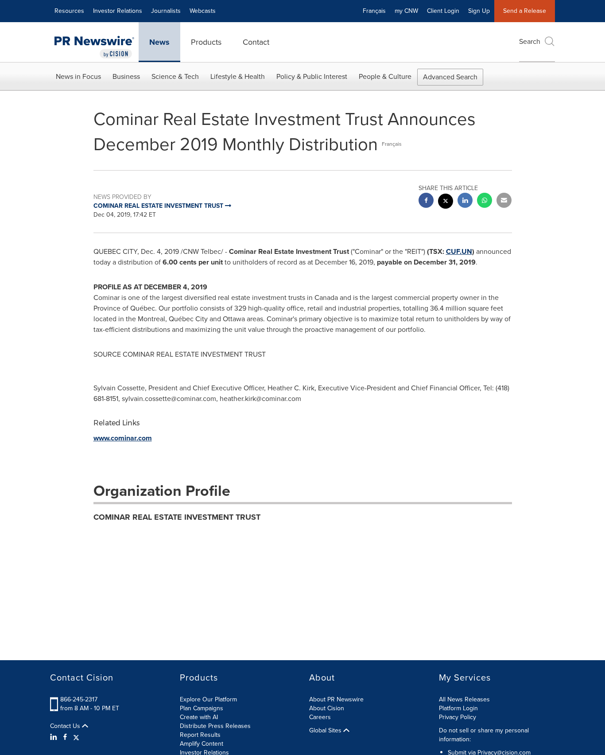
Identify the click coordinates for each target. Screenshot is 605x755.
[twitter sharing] (445, 202)
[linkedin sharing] (465, 201)
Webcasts (203, 11)
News (159, 42)
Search (529, 41)
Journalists (166, 11)
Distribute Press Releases (215, 726)
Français (374, 11)
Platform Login (458, 708)
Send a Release (524, 11)
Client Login (443, 11)
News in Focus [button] (78, 76)
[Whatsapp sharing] (484, 201)
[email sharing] (504, 201)
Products (206, 42)
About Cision (326, 708)
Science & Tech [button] (175, 76)
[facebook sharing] (426, 201)
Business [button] (126, 76)
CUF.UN (459, 251)
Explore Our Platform (208, 699)
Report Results (200, 734)
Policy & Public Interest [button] (311, 76)
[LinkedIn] (54, 737)
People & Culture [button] (385, 76)
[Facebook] (65, 737)
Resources (69, 11)
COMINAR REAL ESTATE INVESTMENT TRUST (176, 517)
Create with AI (199, 717)
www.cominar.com (122, 438)
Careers (320, 717)
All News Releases (464, 699)
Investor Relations (117, 11)
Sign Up (479, 11)
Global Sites (326, 730)
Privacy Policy (457, 717)
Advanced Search (450, 77)
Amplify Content (201, 743)
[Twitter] (76, 737)
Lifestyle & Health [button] (237, 76)
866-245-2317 (78, 699)
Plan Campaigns (201, 708)
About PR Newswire (336, 699)
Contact (256, 42)
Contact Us (66, 726)
